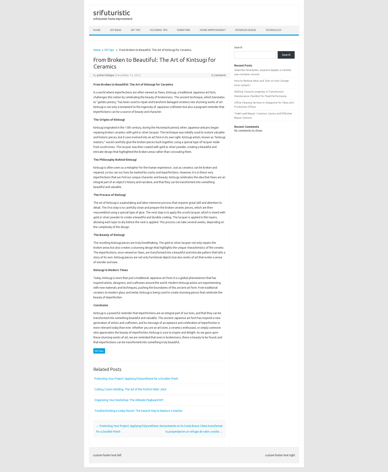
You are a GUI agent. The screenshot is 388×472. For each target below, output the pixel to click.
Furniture (183, 30)
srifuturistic (111, 12)
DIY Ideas (115, 30)
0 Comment (218, 75)
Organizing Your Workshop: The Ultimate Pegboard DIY (128, 400)
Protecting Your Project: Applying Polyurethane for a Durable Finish (136, 378)
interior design (245, 30)
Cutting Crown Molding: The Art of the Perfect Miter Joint (130, 389)
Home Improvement (213, 30)
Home (96, 30)
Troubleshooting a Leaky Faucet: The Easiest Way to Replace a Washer (138, 410)
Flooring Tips (158, 30)
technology (274, 30)
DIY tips (135, 30)
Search (238, 47)
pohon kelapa (105, 75)
